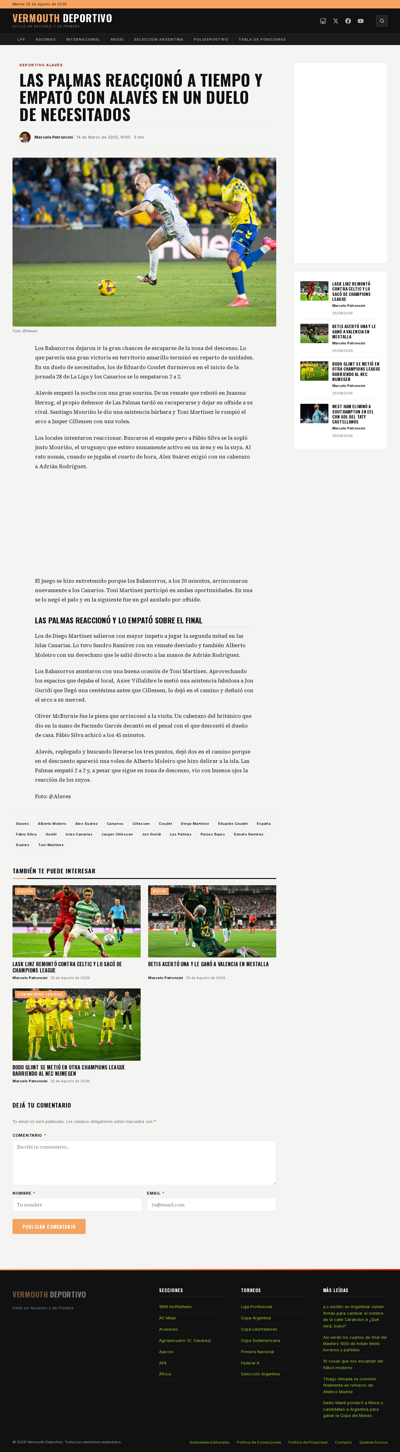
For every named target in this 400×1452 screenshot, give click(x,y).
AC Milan (167, 1318)
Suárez (22, 845)
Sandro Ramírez (248, 834)
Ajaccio (166, 1351)
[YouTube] (360, 21)
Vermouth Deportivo (45, 1442)
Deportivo (62, 17)
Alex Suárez (86, 823)
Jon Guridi (151, 834)
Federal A (250, 1363)
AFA (163, 1363)
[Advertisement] (144, 524)
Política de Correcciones (259, 1442)
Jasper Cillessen (117, 834)
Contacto (343, 1442)
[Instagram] (323, 21)
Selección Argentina (159, 39)
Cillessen (141, 823)
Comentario (29, 1135)
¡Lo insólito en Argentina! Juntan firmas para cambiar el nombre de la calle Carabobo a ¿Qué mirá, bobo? (353, 1316)
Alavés (22, 823)
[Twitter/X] (335, 21)
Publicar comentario (49, 1226)
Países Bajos (213, 834)
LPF (21, 39)
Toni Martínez (51, 845)
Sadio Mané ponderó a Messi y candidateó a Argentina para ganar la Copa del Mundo (353, 1409)
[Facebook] (348, 21)
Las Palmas (181, 834)
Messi (117, 39)
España (264, 823)
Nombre (24, 1193)
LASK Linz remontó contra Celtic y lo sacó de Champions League (67, 967)
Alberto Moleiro (52, 823)
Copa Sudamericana (260, 1340)
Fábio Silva (26, 834)
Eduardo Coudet (233, 823)
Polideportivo (211, 39)
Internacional (83, 39)
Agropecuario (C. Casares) (185, 1340)
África (165, 1374)
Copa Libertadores (259, 1329)
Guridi (51, 834)
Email (156, 1193)
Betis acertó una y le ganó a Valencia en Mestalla (208, 964)
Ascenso (46, 39)
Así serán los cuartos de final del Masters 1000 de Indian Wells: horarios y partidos (355, 1344)
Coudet (165, 823)
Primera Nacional (257, 1351)
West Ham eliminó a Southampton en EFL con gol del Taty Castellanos (353, 414)
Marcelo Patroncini (53, 137)
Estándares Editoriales (209, 1442)
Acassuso (168, 1329)
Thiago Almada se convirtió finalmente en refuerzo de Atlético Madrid (349, 1385)
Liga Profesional (256, 1306)
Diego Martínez (195, 823)
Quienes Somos (373, 1442)
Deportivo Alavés (41, 65)
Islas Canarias (79, 834)
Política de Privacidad (308, 1442)
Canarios (115, 823)
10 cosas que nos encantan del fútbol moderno (353, 1364)
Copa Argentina (256, 1318)
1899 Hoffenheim (175, 1306)
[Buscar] (382, 21)
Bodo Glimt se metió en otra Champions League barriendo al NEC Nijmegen (68, 1070)
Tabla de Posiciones (262, 39)
